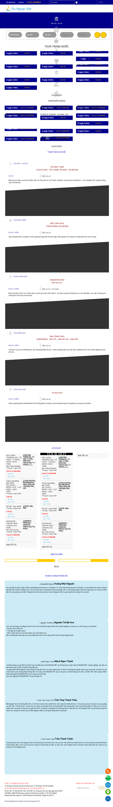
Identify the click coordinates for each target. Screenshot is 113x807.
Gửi (101, 788)
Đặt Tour (59, 119)
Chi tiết (54, 119)
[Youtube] (85, 2)
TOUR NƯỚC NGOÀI (56, 101)
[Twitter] (89, 2)
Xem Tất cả (47, 547)
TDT (38, 801)
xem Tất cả (11, 545)
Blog (56, 566)
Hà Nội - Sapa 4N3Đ (13, 506)
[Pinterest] (94, 2)
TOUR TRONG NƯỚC (56, 46)
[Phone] (108, 771)
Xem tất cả (83, 455)
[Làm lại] (103, 35)
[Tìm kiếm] (97, 35)
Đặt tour (11, 476)
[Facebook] (81, 2)
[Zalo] (108, 785)
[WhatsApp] (108, 778)
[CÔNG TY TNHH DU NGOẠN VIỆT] (108, 792)
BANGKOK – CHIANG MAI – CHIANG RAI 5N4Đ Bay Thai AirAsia (12, 525)
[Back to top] (108, 798)
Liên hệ (21, 2)
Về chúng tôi (10, 2)
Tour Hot (56, 454)
